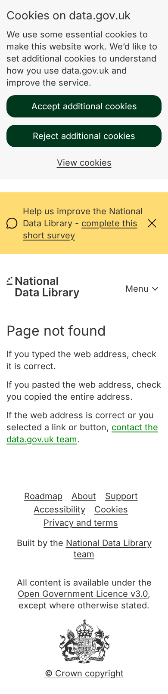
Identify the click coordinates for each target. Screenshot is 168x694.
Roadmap (43, 496)
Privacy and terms (81, 523)
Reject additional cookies (84, 136)
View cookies (84, 162)
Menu (137, 289)
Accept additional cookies (84, 106)
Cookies (111, 509)
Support (121, 496)
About (84, 496)
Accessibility (59, 509)
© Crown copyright (84, 673)
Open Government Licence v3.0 (83, 594)
